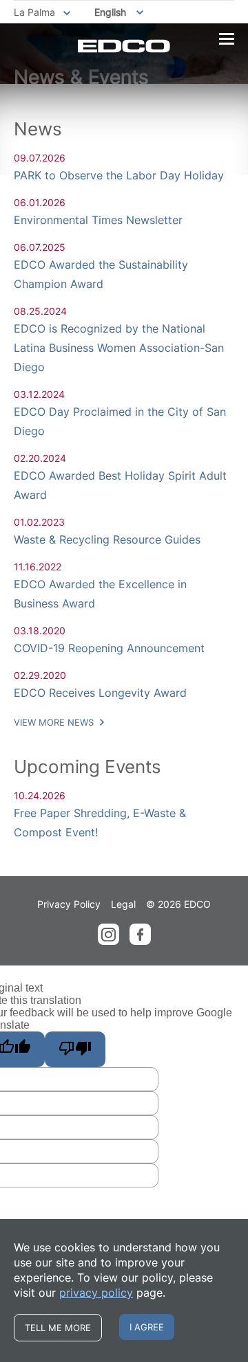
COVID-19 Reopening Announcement (109, 648)
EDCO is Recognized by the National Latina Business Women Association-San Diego (119, 348)
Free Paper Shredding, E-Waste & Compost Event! (100, 822)
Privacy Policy (69, 904)
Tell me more (58, 1327)
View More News (55, 722)
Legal (123, 904)
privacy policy (96, 1292)
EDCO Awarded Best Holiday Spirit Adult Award (120, 485)
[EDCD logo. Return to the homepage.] (124, 46)
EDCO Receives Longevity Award (100, 693)
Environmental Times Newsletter (98, 220)
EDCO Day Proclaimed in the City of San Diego (120, 421)
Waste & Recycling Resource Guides (107, 539)
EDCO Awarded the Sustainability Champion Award (101, 274)
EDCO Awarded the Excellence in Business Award (100, 593)
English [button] (110, 12)
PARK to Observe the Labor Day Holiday (119, 175)
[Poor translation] (75, 1049)
